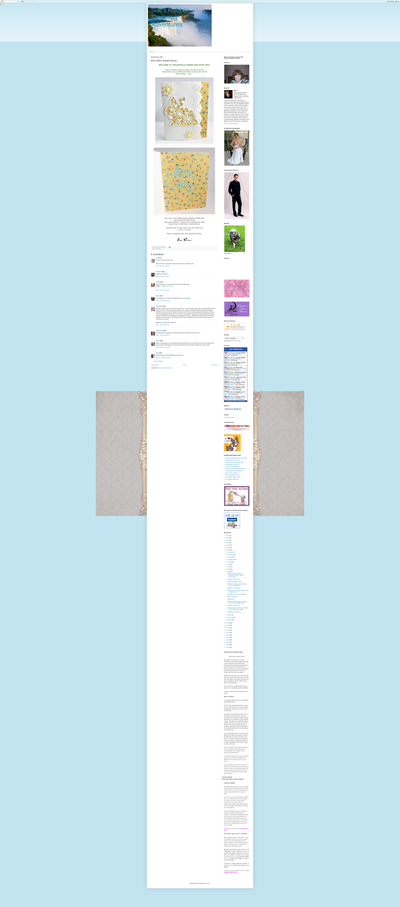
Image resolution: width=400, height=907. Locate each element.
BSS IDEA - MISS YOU (233, 605)
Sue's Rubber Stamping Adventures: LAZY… (233, 398)
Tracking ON (241, 401)
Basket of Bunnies (232, 596)
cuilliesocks (159, 330)
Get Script (229, 401)
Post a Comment (158, 361)
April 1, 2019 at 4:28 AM (162, 276)
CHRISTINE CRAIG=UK (232, 464)
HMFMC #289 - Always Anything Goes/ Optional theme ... (238, 591)
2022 (227, 542)
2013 (227, 635)
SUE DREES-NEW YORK (233, 477)
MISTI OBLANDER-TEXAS (233, 475)
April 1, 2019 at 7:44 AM (162, 290)
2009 (227, 645)
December (230, 552)
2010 (227, 642)
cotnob (158, 282)
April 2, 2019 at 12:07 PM (163, 347)
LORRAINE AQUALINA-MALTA (234, 471)
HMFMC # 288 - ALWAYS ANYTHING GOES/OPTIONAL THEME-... (237, 608)
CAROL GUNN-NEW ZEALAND (234, 462)
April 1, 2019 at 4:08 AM (162, 266)
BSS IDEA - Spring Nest (233, 588)
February (230, 617)
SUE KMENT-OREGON (232, 479)
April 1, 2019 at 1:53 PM (162, 335)
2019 (227, 550)
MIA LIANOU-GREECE (232, 473)
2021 (227, 545)
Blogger (207, 883)
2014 (227, 632)
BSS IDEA (158, 248)
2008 (227, 647)
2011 (227, 640)
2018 (227, 623)
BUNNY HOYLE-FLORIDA (233, 460)
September (230, 559)
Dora (157, 353)
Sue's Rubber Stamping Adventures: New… (233, 384)
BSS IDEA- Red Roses (233, 579)
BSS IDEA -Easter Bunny (234, 612)
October (229, 557)
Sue (157, 258)
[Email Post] (169, 247)
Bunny (158, 296)
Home (151, 51)
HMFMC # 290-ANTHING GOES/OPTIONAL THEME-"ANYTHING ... (235, 575)
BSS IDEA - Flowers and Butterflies (237, 594)
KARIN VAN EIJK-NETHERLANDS (235, 468)
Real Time (235, 401)
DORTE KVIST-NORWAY (233, 466)
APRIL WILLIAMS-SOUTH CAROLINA (236, 458)
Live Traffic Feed (235, 349)
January (229, 620)
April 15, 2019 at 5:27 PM (163, 357)
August (229, 562)
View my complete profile (231, 123)
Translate (238, 341)
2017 (227, 625)
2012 (227, 637)
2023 (227, 540)
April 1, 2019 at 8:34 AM (162, 300)
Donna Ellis (159, 306)
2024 (227, 538)
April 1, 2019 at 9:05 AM (162, 325)
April (228, 571)
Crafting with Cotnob (167, 286)
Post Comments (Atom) (165, 368)
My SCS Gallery (230, 417)
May (228, 569)
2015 (227, 630)
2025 (227, 535)
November (230, 554)
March (229, 615)
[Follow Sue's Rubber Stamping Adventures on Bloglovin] (233, 410)
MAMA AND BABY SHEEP (234, 581)
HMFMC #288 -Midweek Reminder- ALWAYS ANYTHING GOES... (237, 602)
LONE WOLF (230, 599)
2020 (227, 547)
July (228, 564)
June (228, 566)
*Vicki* (158, 340)
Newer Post (155, 365)
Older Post (214, 365)
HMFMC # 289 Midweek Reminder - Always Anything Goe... (237, 584)
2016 (227, 627)
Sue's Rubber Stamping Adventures (169, 17)
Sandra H (158, 271)
